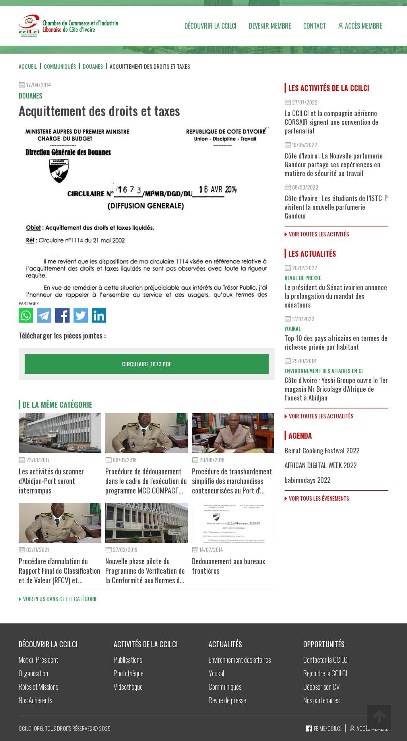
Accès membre (363, 26)
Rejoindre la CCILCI (325, 673)
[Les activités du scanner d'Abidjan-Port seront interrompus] (60, 433)
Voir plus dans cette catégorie (60, 598)
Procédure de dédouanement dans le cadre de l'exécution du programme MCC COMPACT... (146, 480)
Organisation (33, 673)
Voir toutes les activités (319, 234)
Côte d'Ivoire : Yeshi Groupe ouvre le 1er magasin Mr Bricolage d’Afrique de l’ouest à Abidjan (336, 388)
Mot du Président (38, 659)
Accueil (28, 66)
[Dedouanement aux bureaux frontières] (233, 523)
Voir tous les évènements (319, 498)
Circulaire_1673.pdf (146, 364)
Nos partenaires (321, 700)
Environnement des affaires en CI (324, 371)
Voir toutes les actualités (321, 416)
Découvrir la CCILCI (210, 26)
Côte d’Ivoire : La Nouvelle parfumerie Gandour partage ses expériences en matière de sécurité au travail (334, 164)
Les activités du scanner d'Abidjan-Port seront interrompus (51, 480)
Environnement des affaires (240, 659)
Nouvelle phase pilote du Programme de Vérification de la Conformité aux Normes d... (145, 570)
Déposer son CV (321, 686)
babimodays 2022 (307, 480)
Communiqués (60, 66)
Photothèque (128, 673)
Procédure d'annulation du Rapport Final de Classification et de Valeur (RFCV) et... (59, 570)
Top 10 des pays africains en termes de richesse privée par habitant (336, 342)
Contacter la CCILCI (326, 659)
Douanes (93, 66)
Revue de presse (303, 278)
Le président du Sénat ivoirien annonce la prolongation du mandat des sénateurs (336, 296)
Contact (314, 26)
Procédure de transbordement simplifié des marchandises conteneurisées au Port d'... (232, 480)
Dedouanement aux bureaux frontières (228, 566)
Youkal (293, 329)
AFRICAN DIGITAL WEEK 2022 (321, 465)
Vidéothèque (128, 686)
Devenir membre (270, 26)
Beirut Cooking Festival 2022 (322, 450)
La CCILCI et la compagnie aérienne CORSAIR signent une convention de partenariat (331, 121)
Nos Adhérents (35, 700)
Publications (128, 659)
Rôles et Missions (38, 686)
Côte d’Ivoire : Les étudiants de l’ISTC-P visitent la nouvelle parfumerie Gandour (336, 207)
